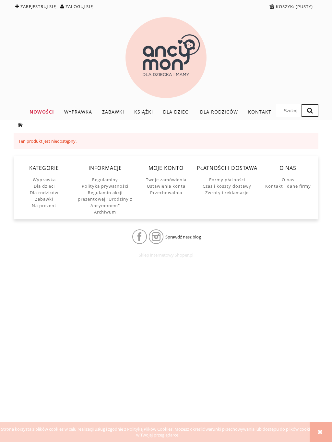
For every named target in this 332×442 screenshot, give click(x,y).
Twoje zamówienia (166, 179)
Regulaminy (105, 179)
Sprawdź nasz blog (183, 237)
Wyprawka (44, 179)
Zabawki (44, 199)
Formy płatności (227, 179)
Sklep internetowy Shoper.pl (166, 255)
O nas (288, 179)
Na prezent (44, 205)
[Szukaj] (310, 110)
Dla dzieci (44, 186)
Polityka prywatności (105, 186)
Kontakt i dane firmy (288, 186)
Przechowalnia (166, 192)
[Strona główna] (166, 57)
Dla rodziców (44, 192)
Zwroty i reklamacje (227, 192)
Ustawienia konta (166, 186)
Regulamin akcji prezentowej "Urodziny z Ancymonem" (105, 199)
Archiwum (105, 212)
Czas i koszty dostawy (227, 186)
